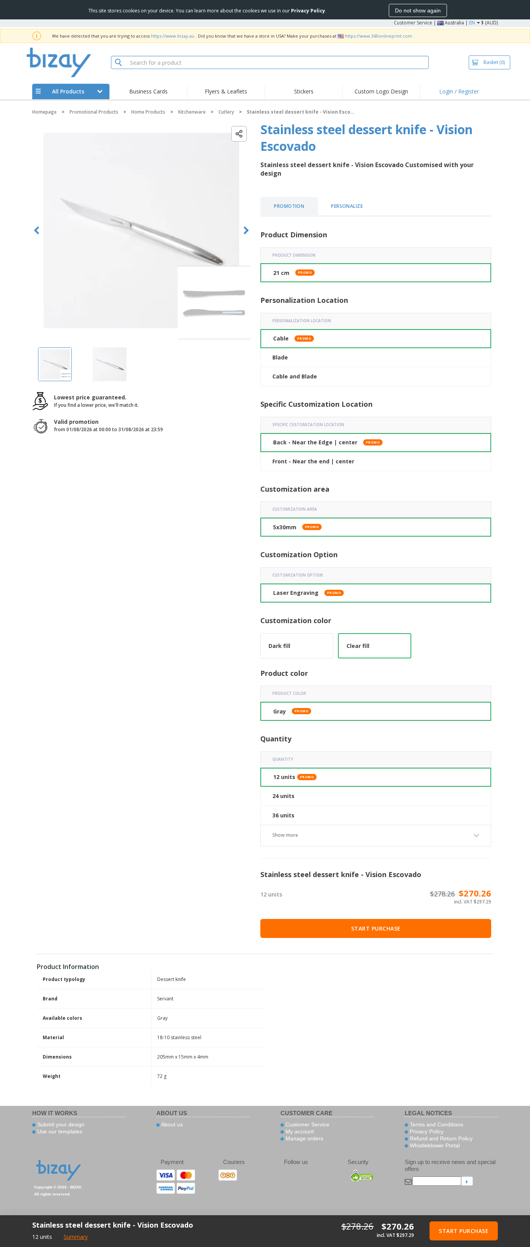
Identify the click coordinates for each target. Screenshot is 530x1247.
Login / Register (459, 91)
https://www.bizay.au (172, 36)
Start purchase (376, 928)
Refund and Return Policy (440, 1138)
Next (246, 230)
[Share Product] (239, 134)
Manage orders (303, 1138)
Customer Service (413, 22)
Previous (36, 230)
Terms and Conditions (435, 1124)
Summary (76, 1236)
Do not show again (418, 10)
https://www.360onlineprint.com (378, 36)
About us (171, 1124)
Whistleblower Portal (434, 1145)
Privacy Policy (425, 1131)
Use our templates (59, 1131)
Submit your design (60, 1124)
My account (299, 1131)
